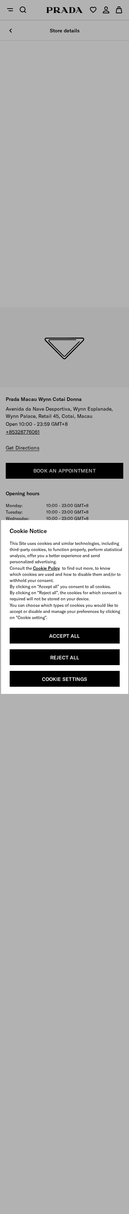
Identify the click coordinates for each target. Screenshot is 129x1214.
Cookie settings (64, 679)
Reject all (64, 657)
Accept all (64, 636)
